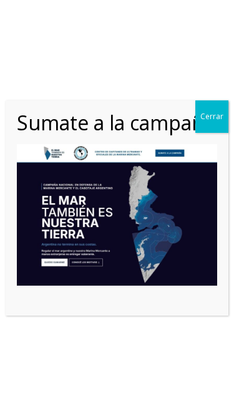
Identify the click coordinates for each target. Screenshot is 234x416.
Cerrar (211, 116)
